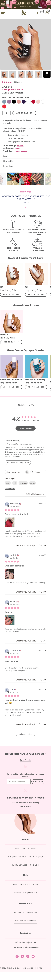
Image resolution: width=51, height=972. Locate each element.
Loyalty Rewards (19, 865)
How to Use (8, 161)
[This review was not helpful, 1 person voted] (44, 640)
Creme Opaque (21, 151)
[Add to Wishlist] (47, 83)
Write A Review (26, 428)
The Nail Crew (36, 857)
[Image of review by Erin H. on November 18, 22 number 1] (9, 620)
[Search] (37, 12)
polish (32, 483)
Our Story (20, 849)
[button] (3, 179)
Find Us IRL (35, 865)
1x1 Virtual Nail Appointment (25, 947)
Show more (10, 488)
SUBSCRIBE (38, 782)
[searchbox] (15, 472)
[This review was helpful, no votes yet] (39, 592)
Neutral (18, 148)
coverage (23, 483)
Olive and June (14, 968)
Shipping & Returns (29, 884)
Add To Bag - (12, 294)
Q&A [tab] (31, 404)
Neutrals (20, 145)
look (14, 483)
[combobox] (36, 494)
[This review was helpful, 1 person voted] (39, 545)
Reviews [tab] (21, 404)
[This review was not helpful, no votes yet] (44, 545)
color (8, 483)
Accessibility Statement (25, 893)
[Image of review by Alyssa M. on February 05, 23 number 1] (9, 522)
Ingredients (8, 166)
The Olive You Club (17, 857)
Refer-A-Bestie (25, 760)
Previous (2, 74)
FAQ (15, 884)
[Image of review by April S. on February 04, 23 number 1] (9, 574)
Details (6, 156)
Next (48, 74)
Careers (32, 849)
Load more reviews (25, 734)
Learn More (25, 806)
